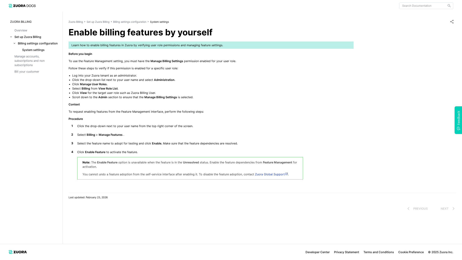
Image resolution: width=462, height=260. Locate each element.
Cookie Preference (411, 252)
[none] (452, 21)
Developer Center (318, 252)
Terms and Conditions (378, 252)
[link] (22, 5)
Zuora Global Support (270, 174)
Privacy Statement (346, 252)
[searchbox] (446, 6)
